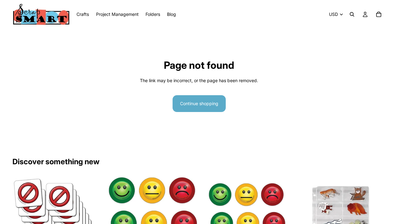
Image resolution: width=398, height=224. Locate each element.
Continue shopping (199, 103)
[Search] (352, 14)
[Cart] (379, 14)
